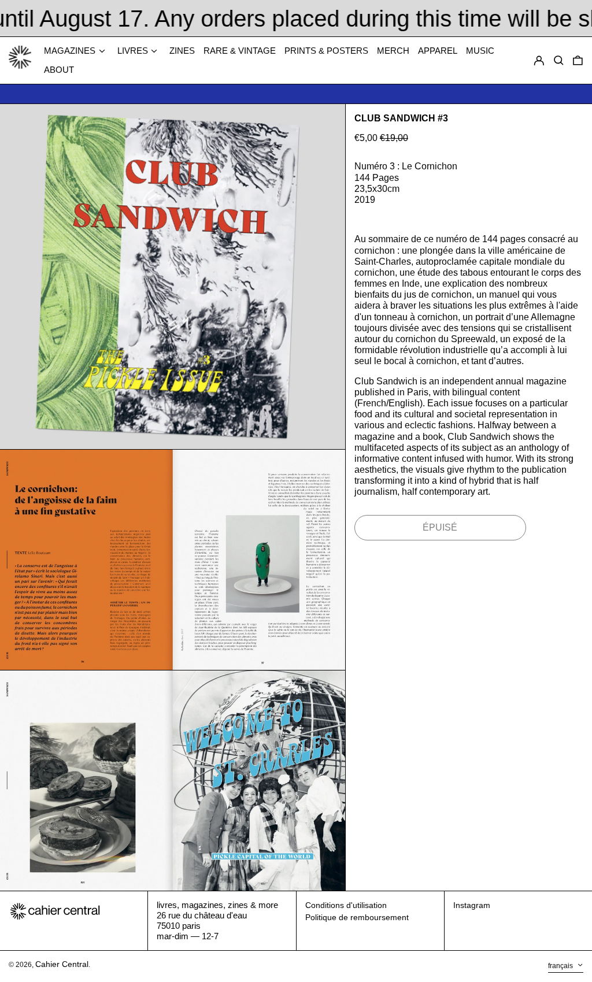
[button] (577, 61)
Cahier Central (61, 964)
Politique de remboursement (357, 917)
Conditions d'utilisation (346, 905)
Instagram (471, 905)
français (561, 966)
